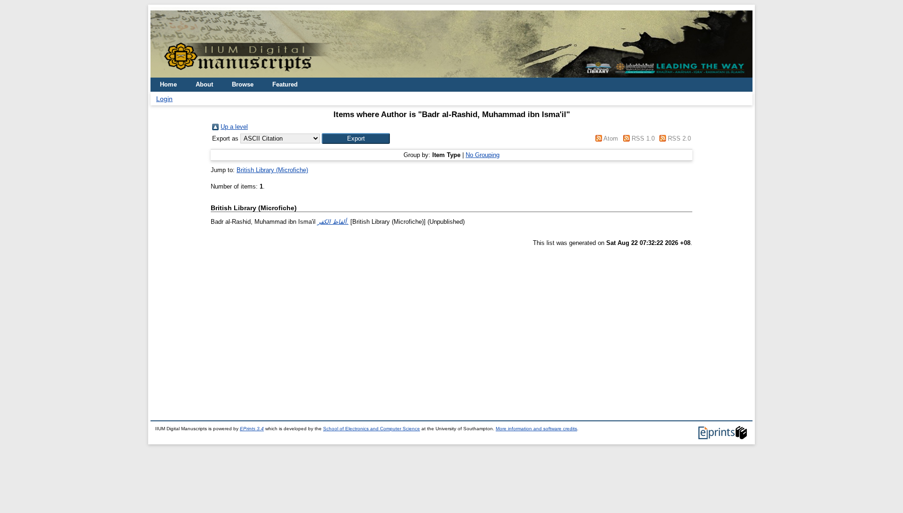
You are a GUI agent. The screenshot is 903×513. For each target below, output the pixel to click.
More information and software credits (536, 428)
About (204, 84)
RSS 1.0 (643, 138)
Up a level (234, 126)
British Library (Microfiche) (272, 170)
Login (164, 99)
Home (168, 84)
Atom (610, 138)
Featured (285, 84)
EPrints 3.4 (252, 428)
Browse (242, 84)
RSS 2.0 (679, 138)
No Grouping (482, 154)
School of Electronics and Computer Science (371, 428)
